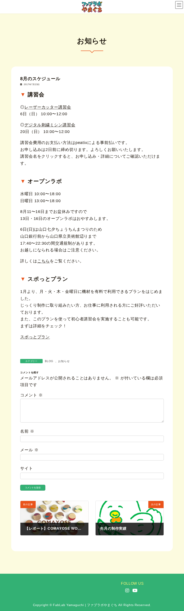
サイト (26, 468)
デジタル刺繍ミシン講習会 (49, 125)
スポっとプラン (35, 337)
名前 (27, 431)
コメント (31, 395)
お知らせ (64, 361)
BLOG (49, 361)
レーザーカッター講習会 (47, 107)
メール (29, 450)
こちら (43, 261)
